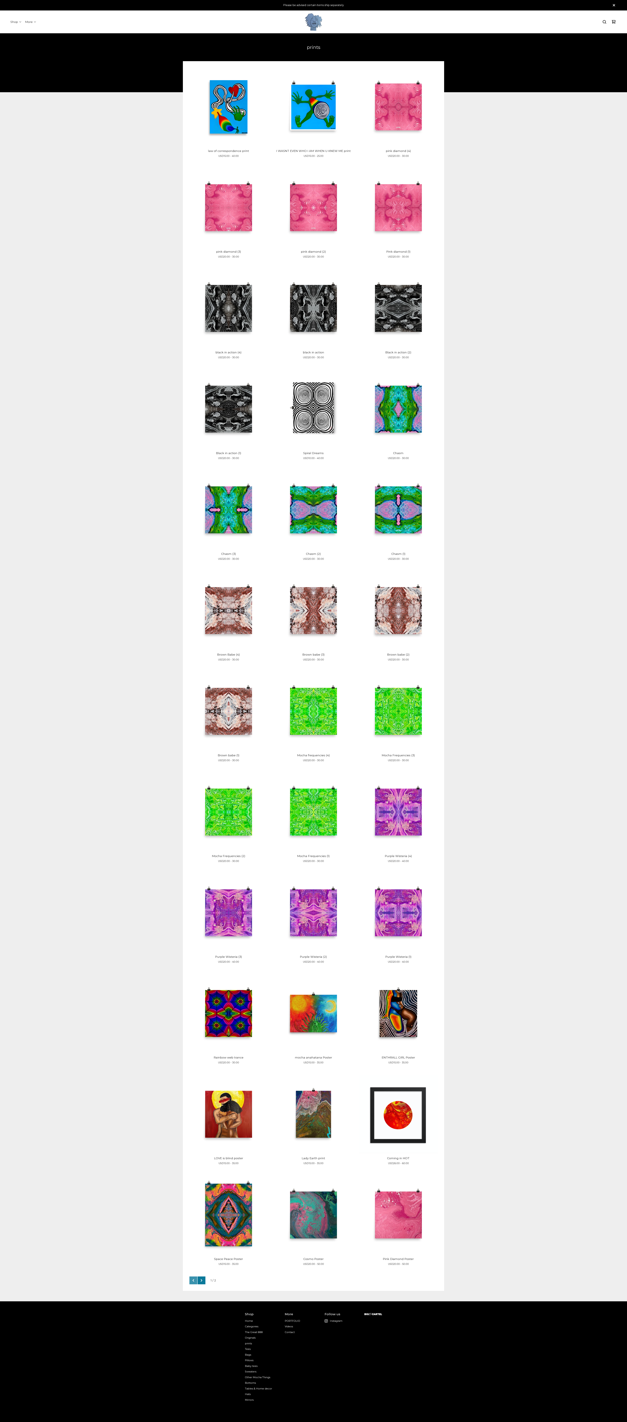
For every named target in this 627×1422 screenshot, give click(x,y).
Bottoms (250, 1382)
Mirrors (249, 1399)
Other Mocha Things (257, 1377)
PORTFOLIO (292, 1320)
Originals (250, 1337)
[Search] (604, 22)
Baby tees (251, 1366)
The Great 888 (254, 1332)
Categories (251, 1326)
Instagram (336, 1320)
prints (248, 1343)
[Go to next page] (201, 1280)
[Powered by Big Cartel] (373, 1314)
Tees (248, 1349)
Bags (248, 1354)
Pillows (249, 1360)
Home (249, 1320)
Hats (248, 1394)
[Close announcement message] (614, 5)
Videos (289, 1326)
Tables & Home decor (258, 1388)
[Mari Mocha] (313, 22)
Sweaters (250, 1371)
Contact (290, 1332)
